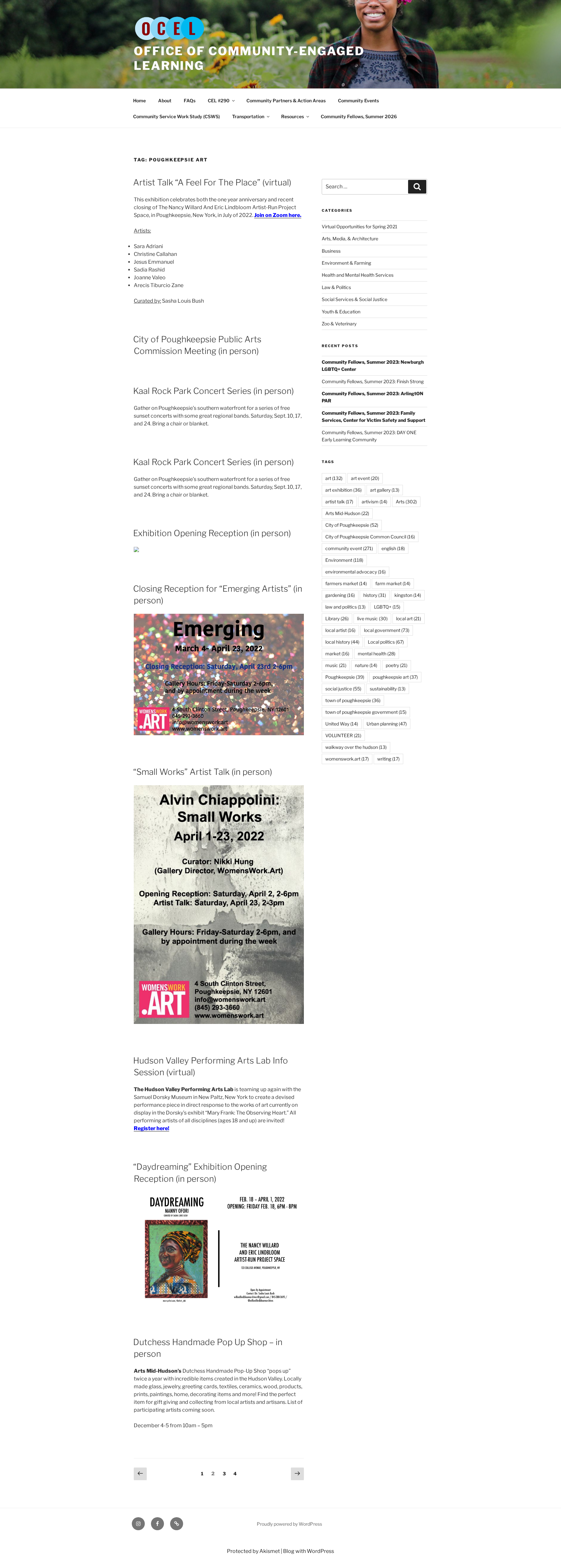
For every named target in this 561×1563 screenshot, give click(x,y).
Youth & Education (341, 311)
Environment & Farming (346, 263)
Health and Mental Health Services (357, 275)
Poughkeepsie (344, 677)
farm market (392, 583)
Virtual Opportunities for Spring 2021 (359, 226)
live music (372, 618)
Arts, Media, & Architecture (350, 238)
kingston (407, 595)
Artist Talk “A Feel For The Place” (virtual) (212, 182)
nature (366, 665)
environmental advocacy (355, 571)
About (164, 100)
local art (408, 618)
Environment (344, 560)
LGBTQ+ (387, 607)
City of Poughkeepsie (351, 525)
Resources (292, 116)
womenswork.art (347, 759)
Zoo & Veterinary (339, 323)
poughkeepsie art (395, 677)
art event (365, 478)
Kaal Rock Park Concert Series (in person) (213, 391)
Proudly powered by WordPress (289, 1524)
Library (337, 618)
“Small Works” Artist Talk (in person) (202, 772)
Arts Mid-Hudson (347, 513)
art (334, 478)
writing (388, 759)
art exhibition (343, 490)
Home (139, 100)
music (335, 665)
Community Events (358, 100)
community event (349, 548)
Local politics (386, 642)
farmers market (346, 583)
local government (386, 630)
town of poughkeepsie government (365, 712)
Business (331, 251)
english (393, 548)
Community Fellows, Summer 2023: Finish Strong (373, 381)
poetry (396, 665)
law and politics (345, 607)
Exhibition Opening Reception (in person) (212, 533)
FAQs (189, 100)
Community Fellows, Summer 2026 (359, 116)
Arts (406, 501)
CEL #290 (219, 100)
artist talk (339, 501)
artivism (374, 501)
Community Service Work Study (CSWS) (176, 116)
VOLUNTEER (343, 735)
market (337, 653)
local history (342, 642)
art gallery (384, 490)
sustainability (387, 688)
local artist (340, 630)
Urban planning (387, 723)
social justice (343, 688)
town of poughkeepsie (352, 700)
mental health (376, 653)
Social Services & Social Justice (354, 299)
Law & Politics (336, 287)
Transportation (248, 116)
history (374, 595)
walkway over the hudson (356, 747)
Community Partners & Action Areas (286, 100)
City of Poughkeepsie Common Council (370, 536)
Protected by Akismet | (255, 1551)
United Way (341, 723)
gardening (340, 595)
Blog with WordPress (308, 1551)
